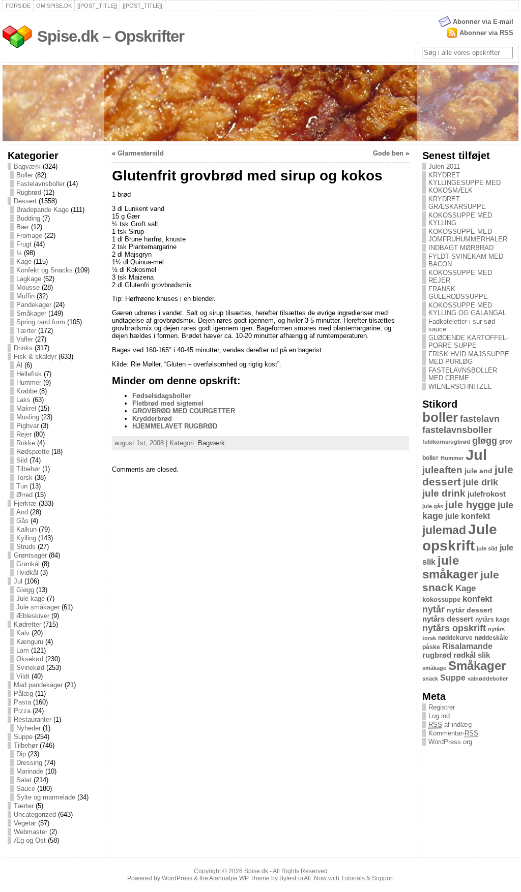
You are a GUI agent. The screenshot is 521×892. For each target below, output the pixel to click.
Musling (27, 417)
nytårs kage (492, 619)
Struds (26, 546)
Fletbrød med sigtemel (168, 403)
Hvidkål (27, 572)
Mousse (28, 287)
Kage (24, 261)
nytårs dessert (447, 619)
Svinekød (30, 667)
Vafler (24, 339)
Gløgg (25, 590)
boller (440, 417)
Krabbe (26, 391)
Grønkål (28, 564)
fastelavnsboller (457, 430)
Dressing (29, 762)
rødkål (464, 655)
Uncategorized (35, 814)
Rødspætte (32, 451)
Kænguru (29, 641)
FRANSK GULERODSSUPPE (458, 292)
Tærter (26, 330)
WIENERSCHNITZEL (459, 386)
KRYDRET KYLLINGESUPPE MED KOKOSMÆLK (464, 182)
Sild (21, 460)
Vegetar (25, 823)
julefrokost (487, 493)
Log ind (439, 716)
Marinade (29, 771)
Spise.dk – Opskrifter (110, 36)
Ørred (24, 495)
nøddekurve (455, 637)
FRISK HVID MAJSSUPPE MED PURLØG (468, 357)
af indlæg (450, 724)
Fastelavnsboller (40, 184)
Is (19, 253)
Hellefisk (29, 374)
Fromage (29, 235)
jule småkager (450, 567)
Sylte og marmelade (45, 797)
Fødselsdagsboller (161, 395)
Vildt (23, 676)
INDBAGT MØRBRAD (461, 248)
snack (430, 678)
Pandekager (33, 305)
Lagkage (28, 279)
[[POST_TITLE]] (97, 6)
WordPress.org (450, 742)
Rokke (25, 443)
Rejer (24, 434)
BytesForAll (295, 878)
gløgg (484, 441)
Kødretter (27, 624)
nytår (433, 609)
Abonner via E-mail (483, 21)
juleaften (442, 470)
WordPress (177, 878)
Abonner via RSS (486, 33)
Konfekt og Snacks (44, 270)
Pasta (22, 702)
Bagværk (27, 166)
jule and (479, 471)
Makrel (26, 408)
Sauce (25, 788)
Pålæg (23, 693)
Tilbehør (28, 469)
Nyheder (28, 728)
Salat (24, 780)
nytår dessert (470, 610)
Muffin (25, 296)
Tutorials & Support (367, 878)
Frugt (24, 244)
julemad (444, 530)
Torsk (24, 477)
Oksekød (29, 659)
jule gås (432, 506)
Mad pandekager (38, 685)
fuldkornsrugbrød (446, 442)
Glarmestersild (141, 153)
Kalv (23, 633)
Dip (21, 754)
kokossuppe (441, 599)
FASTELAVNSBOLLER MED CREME (462, 374)
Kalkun (26, 529)
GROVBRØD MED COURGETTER (183, 411)
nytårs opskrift (454, 628)
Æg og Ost (30, 840)
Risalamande (467, 646)
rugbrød (436, 655)
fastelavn (480, 419)
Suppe (23, 737)
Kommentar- (453, 733)
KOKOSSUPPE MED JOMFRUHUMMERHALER (467, 235)
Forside (18, 6)
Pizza (22, 711)
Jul (18, 581)
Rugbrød (28, 192)
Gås (22, 521)
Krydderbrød (152, 418)
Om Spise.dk (54, 6)
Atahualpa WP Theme (239, 878)
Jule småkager (38, 607)
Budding (28, 218)
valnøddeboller (488, 678)
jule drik (480, 482)
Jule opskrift (459, 537)
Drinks (23, 348)
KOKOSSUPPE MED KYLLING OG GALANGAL (467, 309)
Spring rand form (40, 322)
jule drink (444, 493)
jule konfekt (467, 515)
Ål (19, 365)
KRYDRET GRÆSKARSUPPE (457, 202)
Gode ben (388, 153)
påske (431, 647)
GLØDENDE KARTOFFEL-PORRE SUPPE (468, 341)
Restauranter (32, 719)
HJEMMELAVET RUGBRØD (174, 426)
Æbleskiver (32, 616)
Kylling (26, 538)
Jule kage (30, 598)
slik (484, 655)
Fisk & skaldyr (35, 356)
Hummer (28, 382)
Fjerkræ (25, 503)
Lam (22, 650)
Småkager (31, 313)
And (22, 512)
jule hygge (470, 504)
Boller (24, 175)
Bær (22, 227)
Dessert (25, 201)
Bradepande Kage (42, 209)
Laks (23, 400)
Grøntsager (30, 555)
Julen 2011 (444, 166)
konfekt (477, 599)
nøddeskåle (491, 637)
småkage (434, 668)
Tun (21, 486)
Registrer (441, 707)
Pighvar (27, 425)
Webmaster (30, 832)
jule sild (487, 548)
